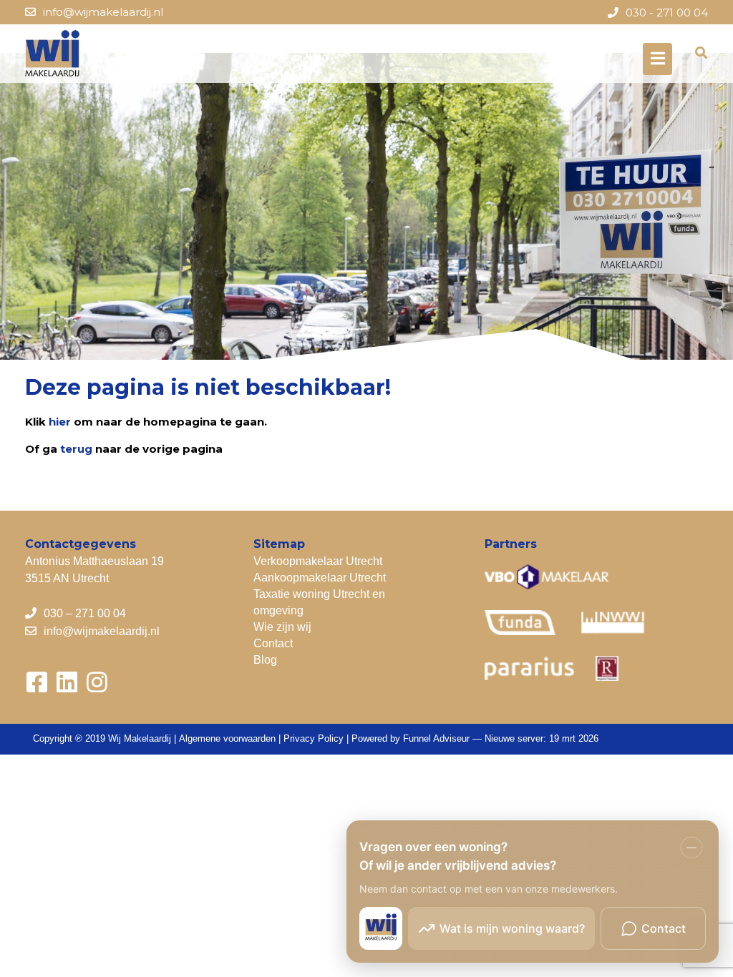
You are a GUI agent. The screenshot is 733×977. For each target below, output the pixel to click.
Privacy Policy (313, 738)
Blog (265, 660)
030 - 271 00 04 (667, 12)
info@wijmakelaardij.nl (103, 12)
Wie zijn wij (282, 627)
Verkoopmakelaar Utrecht (317, 561)
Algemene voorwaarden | (231, 738)
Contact (273, 643)
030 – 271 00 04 (85, 613)
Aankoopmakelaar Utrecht (319, 577)
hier (60, 421)
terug (76, 449)
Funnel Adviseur (436, 738)
